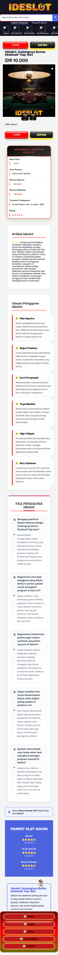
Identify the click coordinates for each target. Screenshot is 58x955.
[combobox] (26, 18)
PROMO (30, 915)
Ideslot (15, 242)
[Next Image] (53, 91)
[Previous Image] (5, 91)
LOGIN (15, 45)
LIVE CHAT (30, 947)
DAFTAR (42, 45)
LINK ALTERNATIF (31, 939)
